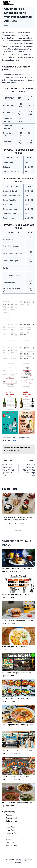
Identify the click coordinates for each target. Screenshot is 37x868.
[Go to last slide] (5, 510)
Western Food (11, 845)
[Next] (31, 510)
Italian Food (10, 830)
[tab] (16, 530)
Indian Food (10, 827)
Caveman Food (18, 440)
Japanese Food (12, 833)
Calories (9, 815)
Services (9, 839)
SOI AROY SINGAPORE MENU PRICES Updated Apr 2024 (29, 468)
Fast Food (10, 824)
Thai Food (10, 842)
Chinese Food (11, 818)
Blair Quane (9, 524)
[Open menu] (33, 3)
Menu (8, 836)
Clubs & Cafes (11, 821)
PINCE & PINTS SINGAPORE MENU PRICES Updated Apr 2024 (8, 468)
